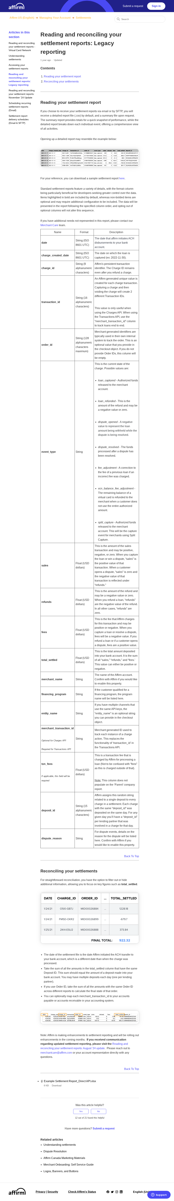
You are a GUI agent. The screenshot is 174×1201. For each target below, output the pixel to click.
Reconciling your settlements (61, 81)
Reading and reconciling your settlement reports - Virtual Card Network (22, 47)
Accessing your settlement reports (18, 67)
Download (56, 1085)
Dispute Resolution (55, 1151)
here (122, 178)
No (98, 1111)
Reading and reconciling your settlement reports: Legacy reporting (20, 79)
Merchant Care (49, 225)
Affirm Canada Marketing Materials (64, 1158)
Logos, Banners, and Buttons (61, 1171)
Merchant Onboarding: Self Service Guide (69, 1164)
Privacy (40, 1191)
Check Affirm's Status (82, 1191)
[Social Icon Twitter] (112, 1191)
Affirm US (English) (22, 17)
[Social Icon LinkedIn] (121, 1191)
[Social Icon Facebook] (108, 1191)
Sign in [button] (156, 6)
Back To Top (131, 856)
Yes (81, 1111)
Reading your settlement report (62, 76)
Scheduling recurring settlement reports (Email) (20, 107)
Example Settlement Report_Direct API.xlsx (70, 1081)
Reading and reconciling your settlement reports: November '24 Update (22, 94)
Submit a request (133, 6)
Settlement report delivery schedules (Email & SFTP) (19, 119)
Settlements (83, 17)
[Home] (16, 6)
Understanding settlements (16, 57)
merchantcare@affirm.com (56, 1052)
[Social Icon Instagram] (117, 1191)
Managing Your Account (55, 17)
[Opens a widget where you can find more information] (159, 1195)
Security (52, 1191)
